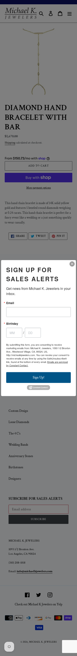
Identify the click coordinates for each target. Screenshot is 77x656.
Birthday (12, 323)
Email (10, 303)
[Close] (72, 264)
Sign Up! (38, 377)
